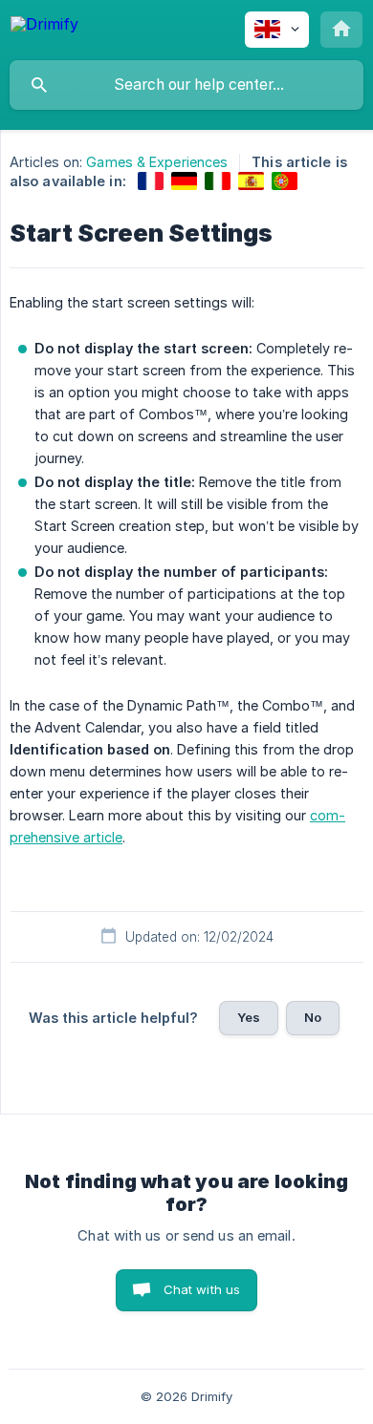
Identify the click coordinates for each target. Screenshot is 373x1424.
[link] (151, 181)
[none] (44, 27)
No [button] (312, 1017)
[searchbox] (186, 85)
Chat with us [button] (202, 1289)
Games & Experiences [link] (157, 162)
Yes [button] (248, 1017)
